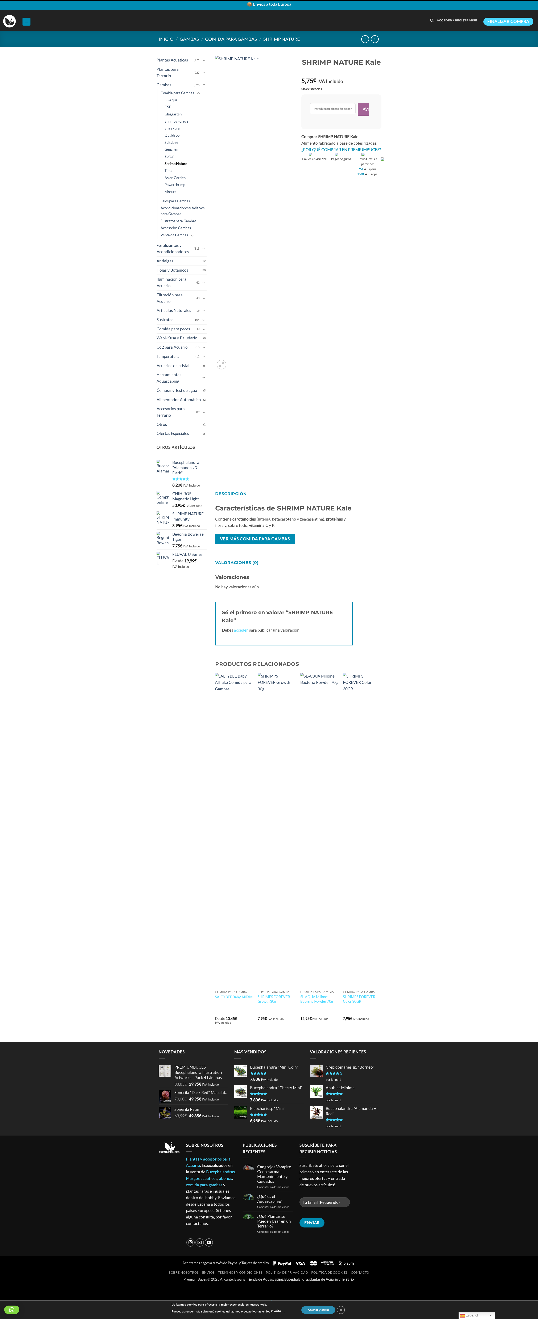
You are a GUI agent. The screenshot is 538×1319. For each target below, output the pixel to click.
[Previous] (215, 851)
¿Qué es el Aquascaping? (269, 1199)
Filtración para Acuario (170, 298)
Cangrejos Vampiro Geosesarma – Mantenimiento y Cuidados (274, 1174)
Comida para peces (173, 328)
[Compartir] (34, 1290)
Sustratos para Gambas (178, 221)
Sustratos (165, 319)
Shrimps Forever (177, 121)
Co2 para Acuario (172, 347)
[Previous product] (375, 39)
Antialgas (165, 260)
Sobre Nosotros (184, 1272)
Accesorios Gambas (176, 228)
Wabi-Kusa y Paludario (177, 337)
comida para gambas (204, 1184)
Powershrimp (175, 184)
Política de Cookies (329, 1272)
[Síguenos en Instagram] (190, 1242)
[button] (26, 22)
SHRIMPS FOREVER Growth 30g (274, 999)
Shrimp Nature (281, 39)
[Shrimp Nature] (407, 314)
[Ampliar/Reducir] (5, 1290)
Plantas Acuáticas (172, 60)
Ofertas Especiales (173, 433)
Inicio (166, 39)
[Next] (381, 851)
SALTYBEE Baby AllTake (234, 997)
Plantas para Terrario (168, 72)
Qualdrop (172, 135)
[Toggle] (204, 60)
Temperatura (168, 356)
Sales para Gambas (175, 201)
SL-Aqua (171, 100)
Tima (168, 170)
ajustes (276, 1310)
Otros (162, 424)
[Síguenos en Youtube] (209, 1242)
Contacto (360, 1272)
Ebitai (169, 156)
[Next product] (365, 39)
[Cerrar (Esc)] (49, 1290)
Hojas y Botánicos (172, 270)
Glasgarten (173, 114)
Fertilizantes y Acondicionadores (173, 248)
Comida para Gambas (231, 39)
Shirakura (172, 128)
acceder (241, 630)
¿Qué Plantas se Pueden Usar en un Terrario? (274, 1221)
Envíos (208, 1272)
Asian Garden (175, 177)
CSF (168, 107)
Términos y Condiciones (240, 1272)
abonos (225, 1178)
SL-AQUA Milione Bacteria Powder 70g (316, 999)
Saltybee (171, 142)
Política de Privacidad (287, 1272)
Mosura (171, 192)
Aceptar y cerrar (318, 1310)
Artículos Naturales (174, 310)
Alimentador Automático (179, 399)
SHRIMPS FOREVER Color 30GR (359, 999)
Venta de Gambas (174, 235)
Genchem (172, 149)
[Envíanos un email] (199, 1242)
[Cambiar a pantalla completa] (19, 1290)
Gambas (189, 39)
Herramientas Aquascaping (169, 377)
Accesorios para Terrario (171, 411)
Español (471, 1315)
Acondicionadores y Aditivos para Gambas (182, 211)
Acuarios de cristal (173, 365)
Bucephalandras (220, 1171)
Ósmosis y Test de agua (177, 390)
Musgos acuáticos (201, 1178)
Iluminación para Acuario (171, 282)
